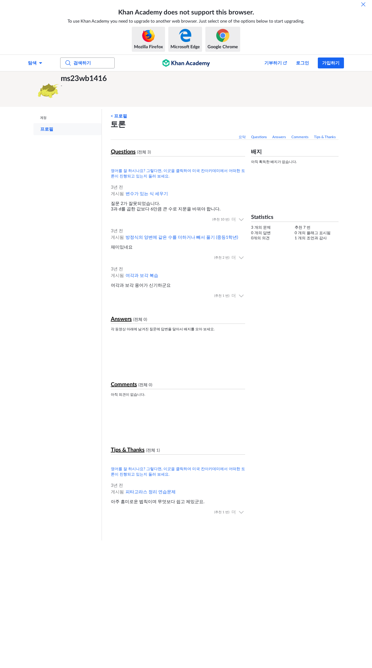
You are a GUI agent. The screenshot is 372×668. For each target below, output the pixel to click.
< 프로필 (119, 116)
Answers (279, 137)
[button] (48, 89)
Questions (259, 137)
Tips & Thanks (325, 137)
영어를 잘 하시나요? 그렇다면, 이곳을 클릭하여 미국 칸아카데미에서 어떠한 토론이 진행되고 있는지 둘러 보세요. (178, 173)
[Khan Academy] (186, 63)
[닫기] (363, 4)
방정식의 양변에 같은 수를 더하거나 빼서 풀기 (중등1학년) (182, 237)
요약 (242, 137)
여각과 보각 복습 (142, 275)
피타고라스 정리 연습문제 (151, 492)
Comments (300, 137)
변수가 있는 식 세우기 (147, 194)
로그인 (302, 63)
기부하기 (273, 63)
